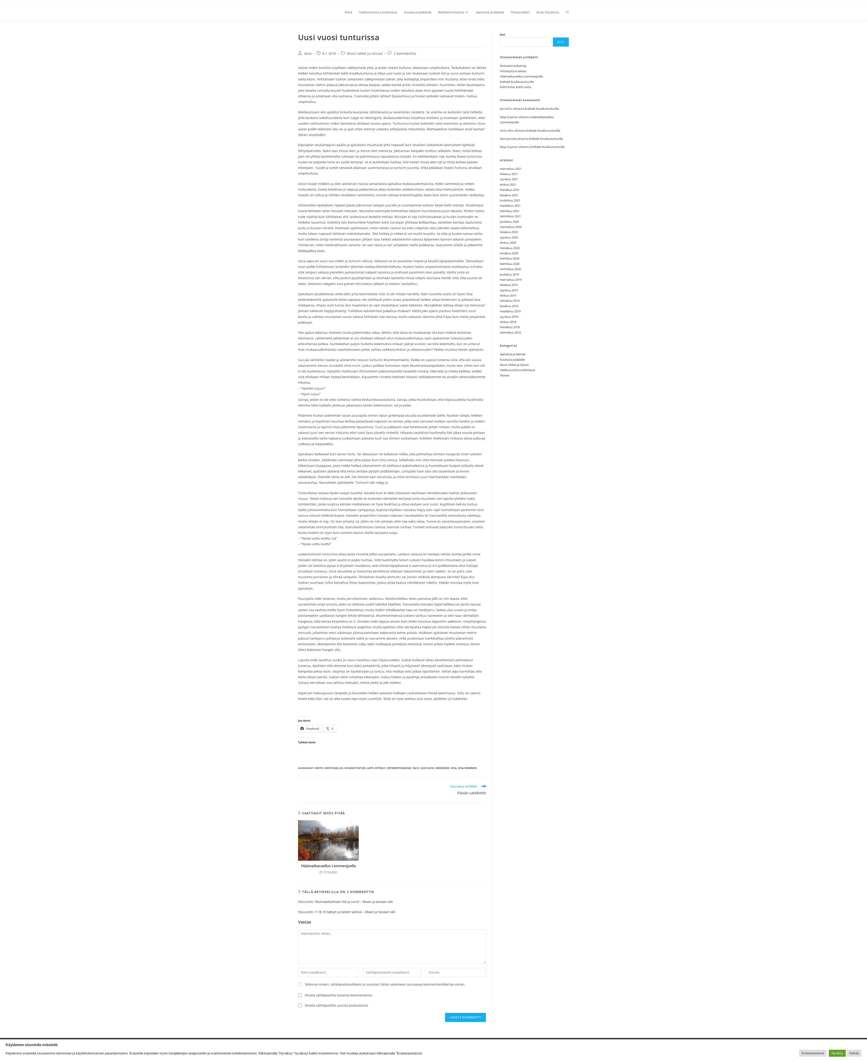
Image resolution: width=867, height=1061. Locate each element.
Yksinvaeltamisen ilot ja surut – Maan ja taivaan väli (354, 902)
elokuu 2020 (508, 243)
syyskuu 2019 (509, 290)
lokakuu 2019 (509, 285)
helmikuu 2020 (510, 264)
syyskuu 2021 (509, 179)
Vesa (308, 53)
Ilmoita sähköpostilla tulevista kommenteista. (339, 995)
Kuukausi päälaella (512, 360)
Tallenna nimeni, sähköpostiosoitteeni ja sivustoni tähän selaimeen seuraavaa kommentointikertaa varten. (385, 984)
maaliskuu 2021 (510, 205)
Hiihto (319, 768)
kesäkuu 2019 (509, 306)
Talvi (415, 768)
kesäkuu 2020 (509, 253)
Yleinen (505, 375)
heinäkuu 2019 (510, 301)
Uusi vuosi (427, 768)
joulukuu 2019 (509, 274)
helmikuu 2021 (510, 211)
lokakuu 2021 (509, 174)
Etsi (502, 35)
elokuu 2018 (508, 322)
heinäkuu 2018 (510, 327)
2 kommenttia (405, 53)
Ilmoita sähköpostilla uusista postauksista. (337, 1005)
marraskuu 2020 (511, 227)
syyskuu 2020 (509, 237)
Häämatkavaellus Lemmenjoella (328, 865)
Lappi (370, 768)
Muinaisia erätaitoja (513, 66)
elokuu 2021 (508, 184)
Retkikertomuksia (399, 768)
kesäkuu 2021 (509, 195)
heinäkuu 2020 (510, 248)
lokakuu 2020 (509, 232)
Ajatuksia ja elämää (512, 354)
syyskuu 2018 (509, 317)
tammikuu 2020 (510, 269)
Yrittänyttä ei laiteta (513, 71)
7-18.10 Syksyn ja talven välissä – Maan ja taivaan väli (355, 912)
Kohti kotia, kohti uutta (515, 87)
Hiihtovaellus (333, 768)
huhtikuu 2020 (509, 258)
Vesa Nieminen (467, 768)
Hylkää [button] (854, 1053)
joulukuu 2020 (509, 222)
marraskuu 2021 (511, 169)
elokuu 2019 (508, 295)
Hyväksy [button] (837, 1053)
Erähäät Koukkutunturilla (517, 82)
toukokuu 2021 (510, 200)
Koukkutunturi (355, 768)
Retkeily (380, 768)
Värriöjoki (442, 768)
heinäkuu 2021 (510, 190)
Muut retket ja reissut (365, 53)
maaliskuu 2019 (510, 311)
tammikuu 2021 (510, 216)
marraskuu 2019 (511, 280)
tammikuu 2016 (510, 332)
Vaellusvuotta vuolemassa (517, 370)
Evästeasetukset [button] (813, 1053)
